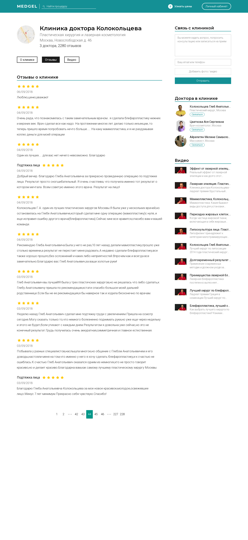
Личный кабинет (216, 6)
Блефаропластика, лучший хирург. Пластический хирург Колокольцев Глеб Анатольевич (210, 305)
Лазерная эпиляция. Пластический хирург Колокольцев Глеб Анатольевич (210, 184)
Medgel (27, 6)
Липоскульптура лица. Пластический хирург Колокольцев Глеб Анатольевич (210, 229)
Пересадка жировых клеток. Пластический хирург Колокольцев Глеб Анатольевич (210, 214)
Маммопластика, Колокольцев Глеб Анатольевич (210, 199)
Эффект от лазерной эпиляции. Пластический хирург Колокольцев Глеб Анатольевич (210, 168)
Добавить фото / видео (203, 71)
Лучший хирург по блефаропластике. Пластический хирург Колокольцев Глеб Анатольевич (210, 290)
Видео (71, 59)
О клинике (27, 59)
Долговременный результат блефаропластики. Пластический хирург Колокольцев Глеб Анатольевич (210, 260)
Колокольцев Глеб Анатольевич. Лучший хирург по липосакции (210, 245)
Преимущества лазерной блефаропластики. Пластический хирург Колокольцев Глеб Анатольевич (210, 275)
